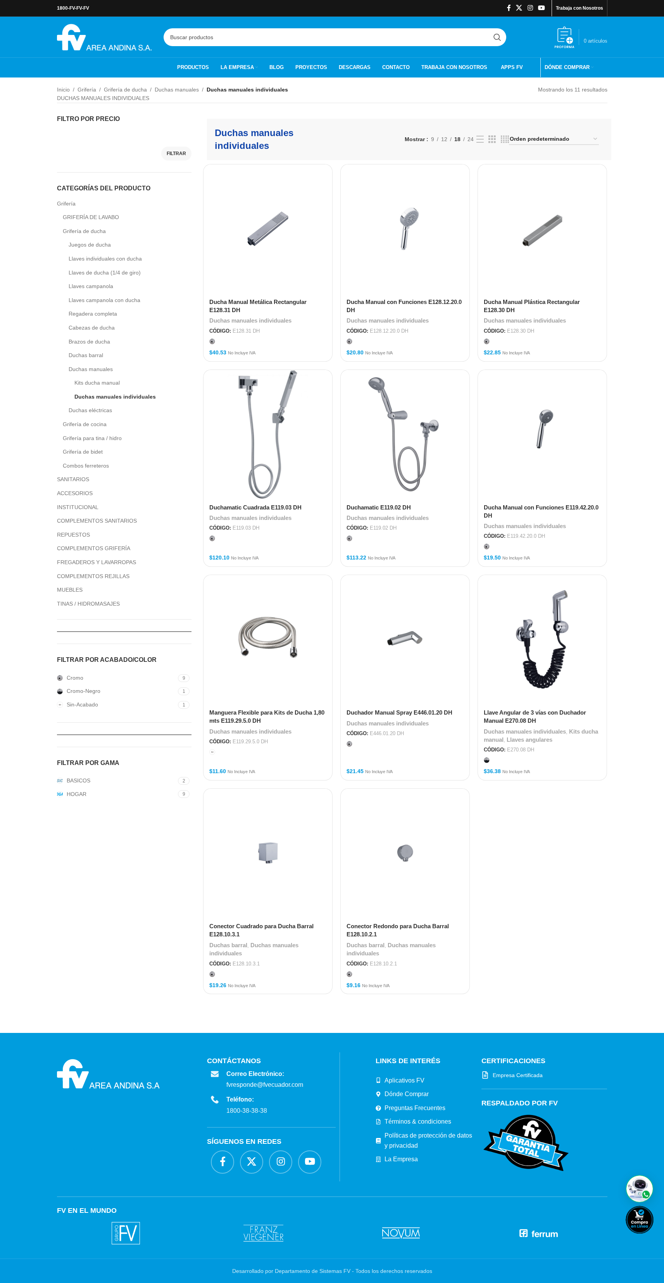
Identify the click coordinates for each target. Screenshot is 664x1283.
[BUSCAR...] (497, 37)
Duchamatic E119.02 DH (379, 507)
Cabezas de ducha (92, 328)
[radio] (212, 341)
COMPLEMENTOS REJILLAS (93, 576)
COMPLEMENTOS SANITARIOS (97, 521)
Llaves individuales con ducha (105, 259)
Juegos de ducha (90, 245)
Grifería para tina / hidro (92, 438)
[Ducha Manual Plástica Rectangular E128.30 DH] (542, 228)
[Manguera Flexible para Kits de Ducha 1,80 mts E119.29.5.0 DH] (268, 639)
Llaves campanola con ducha (104, 300)
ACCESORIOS (75, 493)
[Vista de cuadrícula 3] (492, 139)
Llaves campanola (91, 286)
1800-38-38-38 (246, 1110)
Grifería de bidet (83, 452)
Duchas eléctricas (90, 410)
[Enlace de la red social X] (519, 8)
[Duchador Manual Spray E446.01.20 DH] (405, 639)
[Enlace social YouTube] (541, 8)
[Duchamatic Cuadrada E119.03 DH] (268, 434)
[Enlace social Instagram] (530, 8)
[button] (639, 1188)
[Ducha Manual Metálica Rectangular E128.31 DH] (268, 228)
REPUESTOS (73, 535)
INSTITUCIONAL (77, 507)
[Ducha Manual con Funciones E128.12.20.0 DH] (405, 228)
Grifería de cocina (85, 424)
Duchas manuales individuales (115, 397)
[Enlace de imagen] (526, 1143)
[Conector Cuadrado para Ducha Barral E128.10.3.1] (268, 853)
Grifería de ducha (125, 89)
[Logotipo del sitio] (104, 36)
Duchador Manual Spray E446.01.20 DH (399, 712)
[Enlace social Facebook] (509, 8)
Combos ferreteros (86, 466)
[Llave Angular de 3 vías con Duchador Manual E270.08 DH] (542, 639)
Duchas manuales (177, 89)
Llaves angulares (529, 739)
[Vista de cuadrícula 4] (505, 139)
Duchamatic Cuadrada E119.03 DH (255, 507)
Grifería (87, 89)
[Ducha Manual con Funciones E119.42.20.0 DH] (542, 434)
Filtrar (176, 153)
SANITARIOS (73, 479)
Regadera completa (93, 314)
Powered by (652, 1238)
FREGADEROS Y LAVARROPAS (96, 562)
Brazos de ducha (89, 341)
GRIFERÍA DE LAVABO (91, 217)
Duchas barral (86, 355)
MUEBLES (70, 590)
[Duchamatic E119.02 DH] (405, 434)
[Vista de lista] (480, 139)
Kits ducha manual (97, 383)
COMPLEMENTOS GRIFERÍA (93, 548)
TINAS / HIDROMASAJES (88, 604)
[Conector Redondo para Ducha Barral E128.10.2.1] (405, 853)
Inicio (63, 89)
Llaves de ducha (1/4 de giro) (105, 272)
